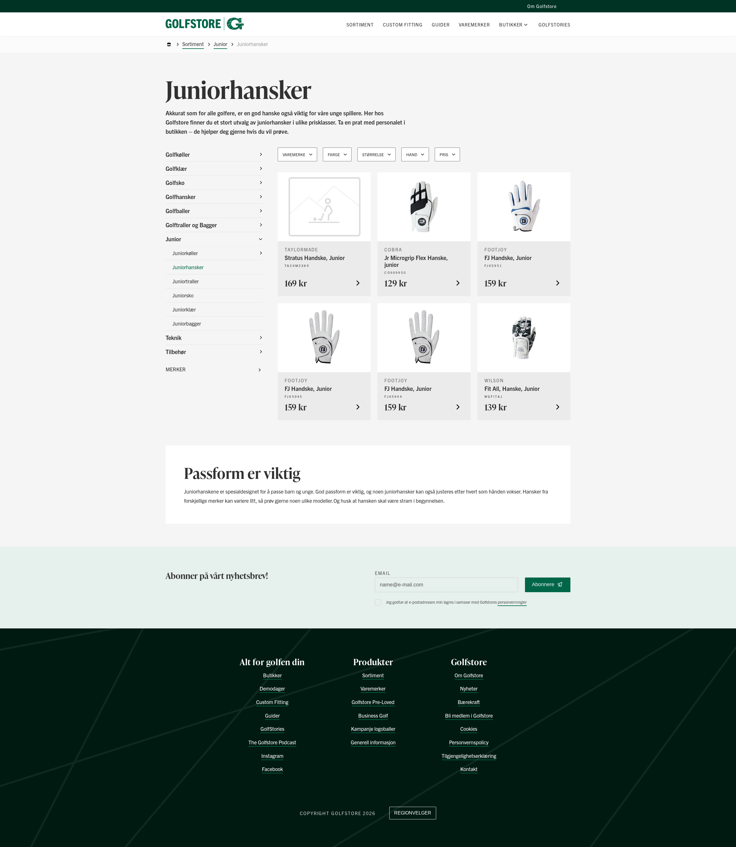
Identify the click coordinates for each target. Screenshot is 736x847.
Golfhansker (180, 196)
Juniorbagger (186, 323)
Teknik (173, 337)
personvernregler (512, 602)
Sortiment (193, 44)
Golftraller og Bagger (191, 224)
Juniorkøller (185, 253)
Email (382, 573)
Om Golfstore (542, 6)
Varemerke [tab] (294, 154)
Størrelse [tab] (373, 154)
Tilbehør (176, 351)
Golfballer (178, 210)
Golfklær (176, 168)
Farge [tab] (334, 154)
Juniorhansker (188, 267)
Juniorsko (182, 295)
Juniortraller (185, 281)
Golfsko (175, 182)
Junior (220, 44)
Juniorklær (184, 309)
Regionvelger (412, 812)
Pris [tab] (444, 154)
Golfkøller (178, 154)
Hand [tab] (411, 154)
